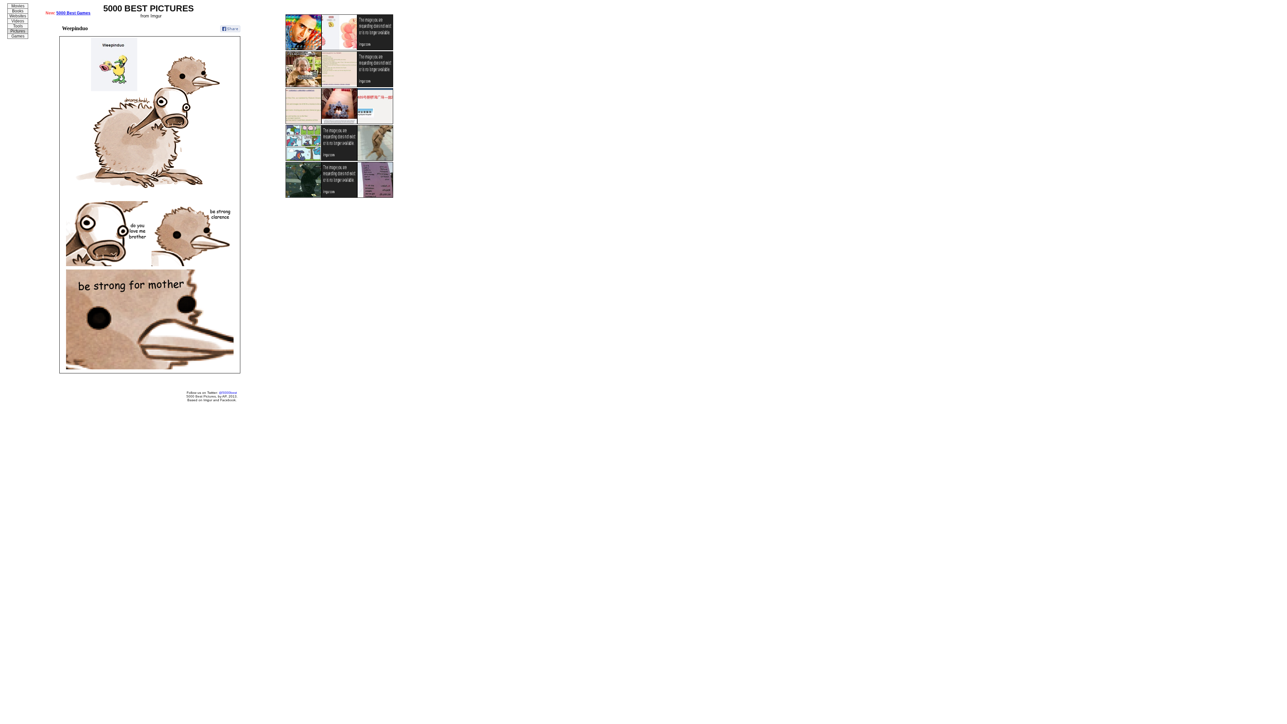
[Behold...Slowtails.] (339, 49)
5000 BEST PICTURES (148, 8)
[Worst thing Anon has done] (339, 85)
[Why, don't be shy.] (375, 85)
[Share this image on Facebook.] (230, 28)
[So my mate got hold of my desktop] (303, 49)
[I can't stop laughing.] (375, 159)
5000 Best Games (73, 13)
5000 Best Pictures (201, 396)
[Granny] (303, 85)
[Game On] (339, 122)
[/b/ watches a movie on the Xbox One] (303, 122)
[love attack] (375, 49)
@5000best (228, 393)
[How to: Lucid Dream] (339, 196)
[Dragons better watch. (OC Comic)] (303, 159)
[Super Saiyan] (303, 196)
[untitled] (339, 159)
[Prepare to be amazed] (375, 122)
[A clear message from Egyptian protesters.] (375, 196)
